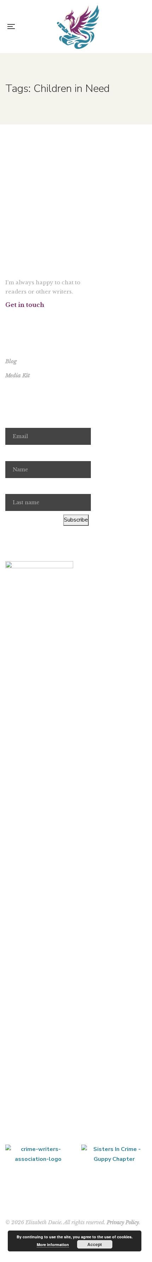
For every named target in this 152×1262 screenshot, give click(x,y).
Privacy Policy (123, 1222)
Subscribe (76, 520)
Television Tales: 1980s (76, 159)
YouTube (35, 318)
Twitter (16, 318)
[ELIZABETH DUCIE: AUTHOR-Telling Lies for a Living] (78, 26)
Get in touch (24, 304)
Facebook (7, 318)
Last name (18, 486)
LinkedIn (44, 318)
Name (12, 453)
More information (53, 1244)
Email (12, 420)
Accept (94, 1244)
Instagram (26, 318)
